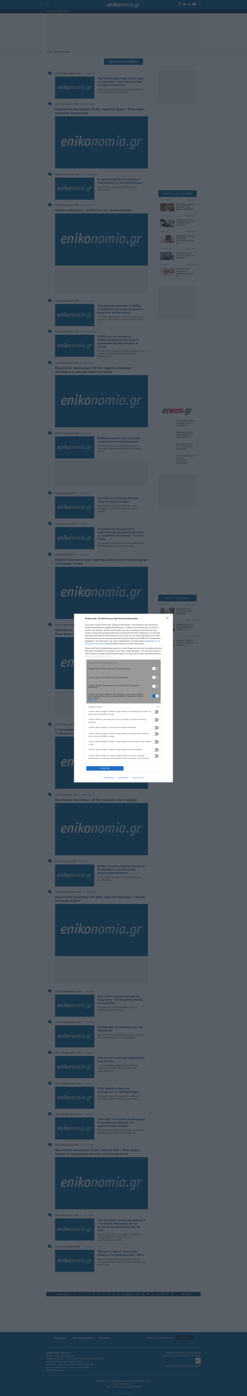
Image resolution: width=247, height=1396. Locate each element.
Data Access (123, 778)
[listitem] (123, 663)
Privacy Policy (138, 778)
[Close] (168, 618)
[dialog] (123, 698)
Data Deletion (108, 778)
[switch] (155, 668)
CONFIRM (105, 768)
